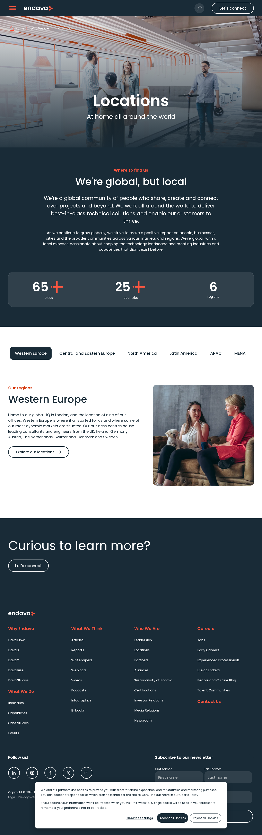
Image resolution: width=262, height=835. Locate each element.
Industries (16, 703)
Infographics (81, 700)
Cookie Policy (188, 795)
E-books (78, 710)
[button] (12, 8)
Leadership (143, 640)
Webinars (79, 670)
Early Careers (208, 650)
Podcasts (78, 690)
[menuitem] (36, 640)
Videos (76, 680)
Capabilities (17, 713)
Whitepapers (81, 660)
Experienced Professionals (218, 660)
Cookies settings (139, 818)
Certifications (145, 690)
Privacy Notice (28, 797)
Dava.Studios (18, 680)
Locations (142, 650)
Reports (77, 650)
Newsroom (143, 720)
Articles (77, 640)
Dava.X (13, 650)
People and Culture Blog (216, 680)
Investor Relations (148, 700)
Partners (141, 660)
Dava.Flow (16, 640)
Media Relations (146, 710)
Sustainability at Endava (153, 680)
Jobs (201, 640)
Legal (12, 797)
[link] (14, 773)
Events (13, 733)
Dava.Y (13, 660)
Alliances (141, 670)
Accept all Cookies (172, 818)
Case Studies (18, 723)
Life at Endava (208, 670)
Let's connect (28, 566)
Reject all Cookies (205, 818)
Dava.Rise (16, 670)
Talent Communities (213, 690)
